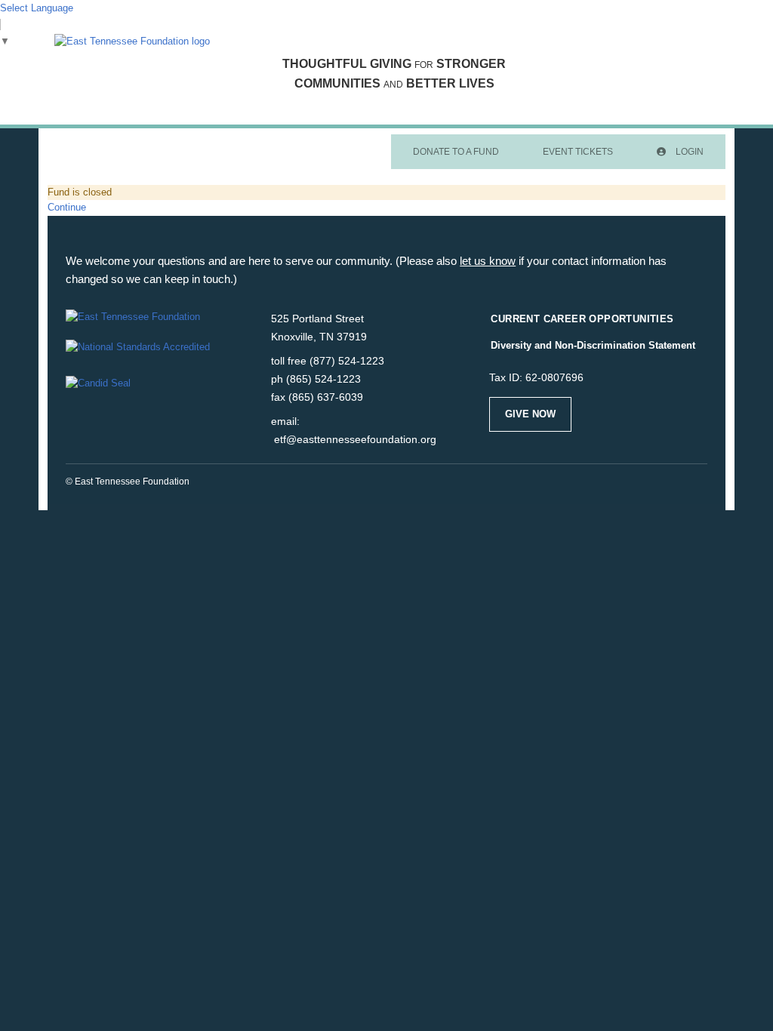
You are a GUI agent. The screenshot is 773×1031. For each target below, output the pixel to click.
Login (688, 151)
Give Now (530, 414)
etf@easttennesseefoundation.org (355, 439)
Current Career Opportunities (582, 319)
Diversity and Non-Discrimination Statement (593, 345)
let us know (488, 260)
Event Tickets (578, 151)
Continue (67, 207)
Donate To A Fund (456, 151)
